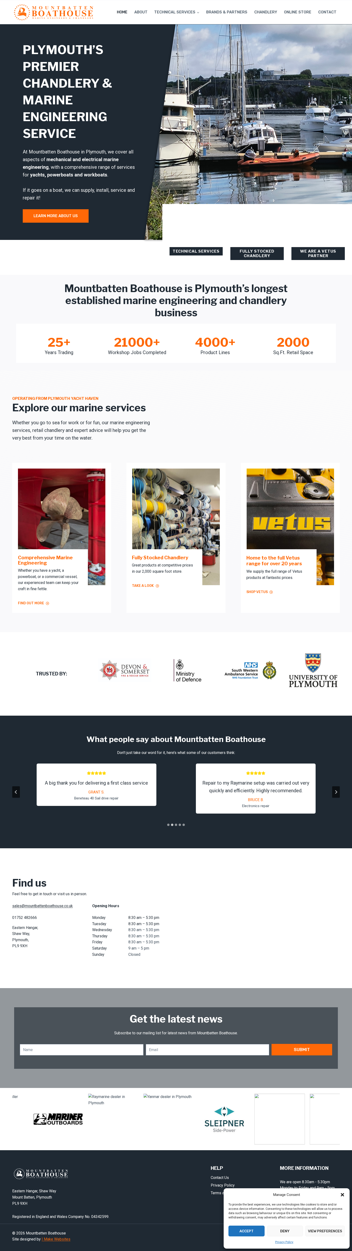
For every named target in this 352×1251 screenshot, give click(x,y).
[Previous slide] (16, 792)
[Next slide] (336, 792)
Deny (285, 1231)
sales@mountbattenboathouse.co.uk (42, 906)
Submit (302, 1049)
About (141, 12)
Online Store (297, 12)
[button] (342, 1194)
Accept (246, 1231)
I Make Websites (56, 1239)
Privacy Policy (284, 1242)
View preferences (325, 1231)
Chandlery (265, 12)
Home (122, 12)
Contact (327, 12)
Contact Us (220, 1177)
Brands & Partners (226, 12)
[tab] (168, 825)
